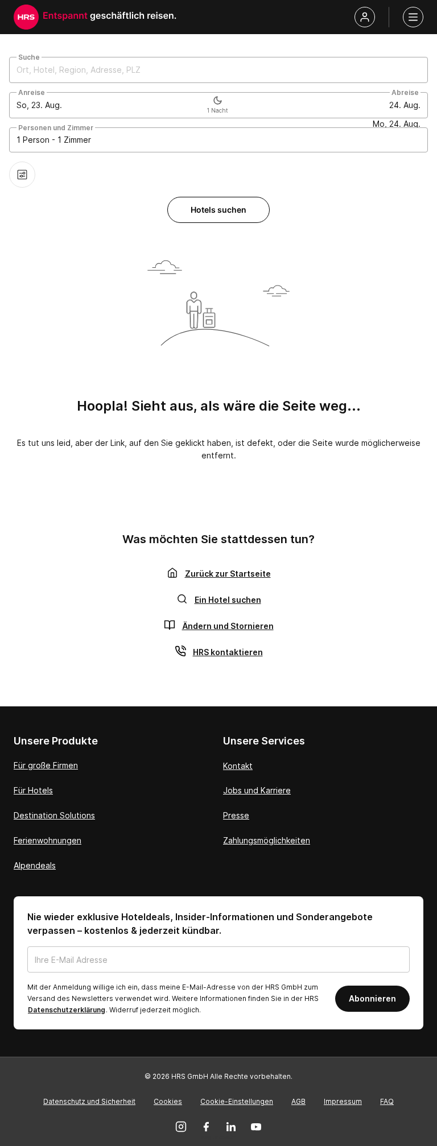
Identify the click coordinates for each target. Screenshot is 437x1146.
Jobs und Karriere (257, 790)
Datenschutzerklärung (66, 1010)
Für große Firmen (46, 765)
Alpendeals (35, 865)
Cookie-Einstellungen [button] (236, 1101)
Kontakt (238, 766)
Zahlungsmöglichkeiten (266, 840)
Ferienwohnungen (47, 840)
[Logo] (26, 17)
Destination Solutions (54, 815)
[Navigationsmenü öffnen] (413, 17)
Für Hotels (33, 790)
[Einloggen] (364, 17)
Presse (236, 815)
